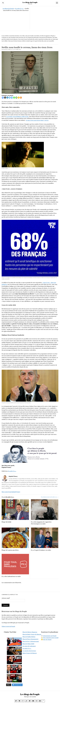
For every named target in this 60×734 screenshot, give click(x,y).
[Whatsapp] (14, 98)
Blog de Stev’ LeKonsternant (31, 641)
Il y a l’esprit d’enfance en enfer (41, 550)
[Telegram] (12, 98)
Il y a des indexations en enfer (11, 576)
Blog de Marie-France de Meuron (32, 634)
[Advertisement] (44, 18)
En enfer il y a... (19, 8)
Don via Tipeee (47, 639)
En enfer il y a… (27, 648)
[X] (5, 98)
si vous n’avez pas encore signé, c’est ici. (37, 120)
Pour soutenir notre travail (50, 637)
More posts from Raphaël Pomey (11, 492)
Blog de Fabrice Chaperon (30, 632)
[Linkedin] (7, 98)
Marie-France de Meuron (30, 653)
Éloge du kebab (6, 522)
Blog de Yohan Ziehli (28, 644)
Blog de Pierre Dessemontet (30, 639)
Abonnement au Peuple (49, 636)
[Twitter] (10, 98)
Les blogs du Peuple (30, 2)
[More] (21, 98)
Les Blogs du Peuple (8, 8)
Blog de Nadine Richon (29, 637)
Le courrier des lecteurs (29, 651)
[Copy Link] (19, 98)
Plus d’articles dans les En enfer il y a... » (49, 497)
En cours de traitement (29, 646)
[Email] (16, 98)
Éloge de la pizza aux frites (10, 550)
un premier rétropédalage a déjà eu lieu (17, 116)
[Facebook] (3, 98)
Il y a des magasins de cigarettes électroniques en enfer (41, 523)
